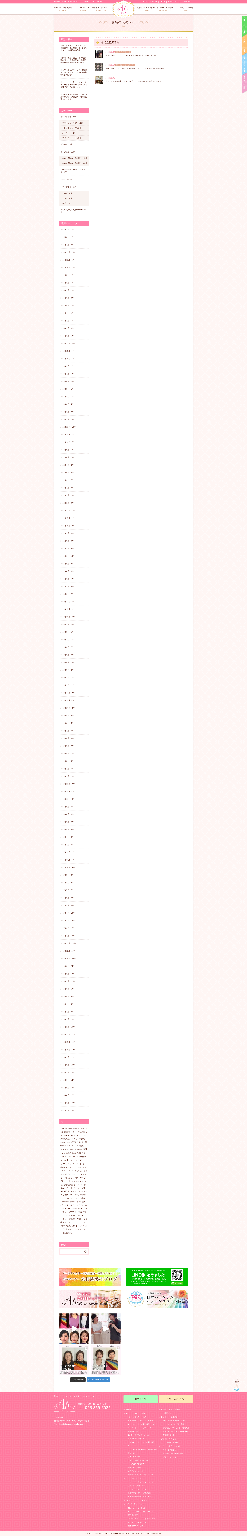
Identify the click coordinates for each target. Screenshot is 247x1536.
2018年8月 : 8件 (67, 814)
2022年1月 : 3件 (67, 503)
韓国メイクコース (134, 1467)
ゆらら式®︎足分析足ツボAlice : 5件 (73, 211)
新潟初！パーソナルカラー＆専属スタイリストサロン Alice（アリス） (78, 2)
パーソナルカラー (68, 1205)
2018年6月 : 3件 (67, 822)
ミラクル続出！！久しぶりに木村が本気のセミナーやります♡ (130, 55)
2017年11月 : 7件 (67, 860)
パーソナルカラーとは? (137, 1417)
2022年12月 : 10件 (68, 427)
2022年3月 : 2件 (67, 488)
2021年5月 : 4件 (67, 564)
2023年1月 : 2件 (67, 419)
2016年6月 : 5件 (67, 989)
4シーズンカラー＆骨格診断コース (141, 1424)
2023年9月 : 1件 (67, 366)
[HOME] (123, 9)
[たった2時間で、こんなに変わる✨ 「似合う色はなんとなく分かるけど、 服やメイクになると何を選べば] (74, 1328)
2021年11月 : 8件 (67, 518)
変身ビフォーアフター (146, 9)
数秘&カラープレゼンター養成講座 (176, 1428)
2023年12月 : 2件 (67, 343)
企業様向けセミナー (170, 1435)
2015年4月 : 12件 (67, 1095)
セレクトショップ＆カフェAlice (125, 65)
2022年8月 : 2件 (67, 457)
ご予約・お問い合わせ (176, 1399)
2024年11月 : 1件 (67, 260)
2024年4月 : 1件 (67, 313)
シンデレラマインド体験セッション (141, 1519)
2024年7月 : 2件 (67, 290)
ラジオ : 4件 (67, 198)
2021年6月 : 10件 (67, 556)
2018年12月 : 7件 (67, 784)
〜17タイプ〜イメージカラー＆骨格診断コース (140, 1429)
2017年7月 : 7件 (67, 890)
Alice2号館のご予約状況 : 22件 (74, 163)
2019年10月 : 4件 (67, 708)
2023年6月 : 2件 (67, 381)
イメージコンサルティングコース (140, 1482)
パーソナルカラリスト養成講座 (73, 1202)
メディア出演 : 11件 (68, 187)
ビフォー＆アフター (69, 1212)
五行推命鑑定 (133, 1515)
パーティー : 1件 (69, 133)
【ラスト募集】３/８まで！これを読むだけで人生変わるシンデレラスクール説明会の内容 (73, 48)
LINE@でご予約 (140, 1399)
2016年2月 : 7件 (67, 1019)
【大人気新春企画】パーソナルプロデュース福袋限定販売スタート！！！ (135, 81)
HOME (145, 2)
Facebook (153, 2)
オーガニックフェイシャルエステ (140, 1475)
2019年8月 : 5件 (67, 723)
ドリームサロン (79, 1195)
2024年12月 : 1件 (67, 252)
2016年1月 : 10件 (67, 1027)
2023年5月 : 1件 (67, 389)
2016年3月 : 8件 (67, 1012)
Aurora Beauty (66, 1142)
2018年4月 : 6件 (67, 837)
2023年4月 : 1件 (67, 397)
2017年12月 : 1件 (67, 852)
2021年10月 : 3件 (67, 526)
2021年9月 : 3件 (67, 533)
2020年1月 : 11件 (67, 685)
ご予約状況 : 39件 (67, 152)
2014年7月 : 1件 (67, 1110)
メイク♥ (80, 1216)
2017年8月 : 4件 (67, 883)
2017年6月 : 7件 (67, 898)
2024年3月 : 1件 (67, 321)
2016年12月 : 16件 (68, 943)
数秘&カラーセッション (137, 1508)
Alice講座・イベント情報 (72, 1139)
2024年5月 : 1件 (67, 305)
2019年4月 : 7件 (67, 753)
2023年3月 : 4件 (67, 404)
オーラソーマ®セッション (138, 1522)
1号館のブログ (173, 2)
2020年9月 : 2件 (67, 624)
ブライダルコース (134, 1457)
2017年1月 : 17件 (67, 936)
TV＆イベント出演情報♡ (75, 1146)
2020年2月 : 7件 (67, 677)
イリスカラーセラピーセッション (140, 1511)
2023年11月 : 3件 (67, 351)
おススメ (64, 1149)
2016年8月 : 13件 (67, 974)
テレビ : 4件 (67, 193)
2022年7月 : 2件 (67, 465)
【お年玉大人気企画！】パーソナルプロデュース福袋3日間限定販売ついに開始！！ (73, 96)
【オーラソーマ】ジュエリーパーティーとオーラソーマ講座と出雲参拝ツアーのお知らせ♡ (73, 84)
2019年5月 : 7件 (67, 746)
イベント (64, 1160)
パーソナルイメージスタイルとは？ (141, 1421)
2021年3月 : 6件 (67, 579)
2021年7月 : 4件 (67, 548)
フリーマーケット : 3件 (71, 138)
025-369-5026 (98, 1408)
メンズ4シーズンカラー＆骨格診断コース (142, 1444)
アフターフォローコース (137, 1489)
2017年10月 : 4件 (67, 867)
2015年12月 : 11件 (67, 1034)
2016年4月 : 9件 (67, 1004)
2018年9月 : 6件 (67, 807)
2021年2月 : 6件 (67, 586)
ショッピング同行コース (137, 1486)
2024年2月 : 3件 (67, 328)
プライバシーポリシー (171, 1457)
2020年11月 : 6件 (67, 609)
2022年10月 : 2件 (67, 442)
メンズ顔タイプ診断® (136, 1464)
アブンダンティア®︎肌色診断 (75, 1157)
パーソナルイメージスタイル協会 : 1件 (73, 170)
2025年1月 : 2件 (67, 245)
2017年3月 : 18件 (67, 920)
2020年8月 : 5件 (67, 632)
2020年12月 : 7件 (67, 602)
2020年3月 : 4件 (67, 670)
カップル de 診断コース (137, 1439)
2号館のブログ (186, 2)
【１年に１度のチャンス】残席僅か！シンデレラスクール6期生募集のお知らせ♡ (73, 72)
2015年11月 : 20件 (67, 1042)
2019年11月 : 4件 (67, 700)
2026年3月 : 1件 (67, 229)
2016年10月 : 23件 (68, 958)
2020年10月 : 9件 (67, 617)
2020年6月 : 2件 (67, 647)
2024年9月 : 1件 (67, 275)
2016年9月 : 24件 (67, 966)
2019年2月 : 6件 (67, 769)
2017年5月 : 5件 (67, 905)
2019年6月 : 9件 (67, 738)
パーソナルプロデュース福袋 (77, 1208)
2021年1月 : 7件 (67, 594)
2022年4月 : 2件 (67, 480)
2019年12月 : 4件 (67, 693)
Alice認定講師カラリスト (77, 1135)
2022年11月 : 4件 (67, 434)
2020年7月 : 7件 (67, 640)
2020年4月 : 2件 (67, 662)
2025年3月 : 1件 (67, 237)
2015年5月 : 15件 (67, 1088)
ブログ (81, 1212)
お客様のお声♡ (75, 1149)
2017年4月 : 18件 (67, 913)
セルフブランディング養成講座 (139, 1493)
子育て (62, 1226)
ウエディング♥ (74, 1160)
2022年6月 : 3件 (67, 472)
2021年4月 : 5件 (67, 571)
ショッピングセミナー (70, 1174)
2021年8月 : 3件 (67, 541)
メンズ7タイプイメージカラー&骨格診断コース (142, 1451)
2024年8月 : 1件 (67, 283)
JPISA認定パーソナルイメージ (174, 1422)
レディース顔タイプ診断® (138, 1460)
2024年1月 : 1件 (67, 336)
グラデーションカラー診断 (78, 1171)
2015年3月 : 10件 (67, 1103)
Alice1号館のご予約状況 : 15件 (74, 158)
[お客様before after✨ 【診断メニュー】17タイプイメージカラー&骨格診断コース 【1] (74, 1360)
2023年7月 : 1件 (67, 374)
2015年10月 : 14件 (68, 1050)
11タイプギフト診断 (135, 1526)
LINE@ (162, 2)
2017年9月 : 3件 (67, 875)
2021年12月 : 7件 (67, 510)
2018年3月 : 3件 (67, 845)
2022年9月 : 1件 (67, 450)
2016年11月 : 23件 (67, 951)
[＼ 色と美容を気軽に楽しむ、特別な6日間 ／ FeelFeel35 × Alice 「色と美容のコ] (106, 1328)
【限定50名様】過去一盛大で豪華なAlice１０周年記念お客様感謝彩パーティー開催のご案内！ (73, 60)
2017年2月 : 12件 (67, 928)
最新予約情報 (67, 1233)
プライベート (71, 1215)
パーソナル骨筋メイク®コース (139, 1497)
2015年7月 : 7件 (67, 1072)
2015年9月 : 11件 (67, 1057)
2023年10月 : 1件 (67, 359)
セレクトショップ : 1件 (71, 128)
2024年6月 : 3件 (67, 298)
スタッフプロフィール (171, 1450)
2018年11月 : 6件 (67, 791)
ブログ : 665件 (66, 179)
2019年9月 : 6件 (67, 715)
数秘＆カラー (71, 1229)
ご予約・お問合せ (186, 9)
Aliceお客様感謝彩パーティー (71, 1128)
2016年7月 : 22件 (67, 981)
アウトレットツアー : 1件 (72, 123)
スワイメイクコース (135, 1471)
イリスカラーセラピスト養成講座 (175, 1431)
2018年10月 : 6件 (67, 799)
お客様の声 (167, 1413)
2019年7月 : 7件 (67, 731)
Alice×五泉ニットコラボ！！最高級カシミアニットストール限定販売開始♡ (135, 68)
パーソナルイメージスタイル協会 (73, 1198)
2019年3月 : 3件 (67, 761)
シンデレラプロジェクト (123, 52)
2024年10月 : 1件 (67, 267)
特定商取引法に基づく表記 (173, 1454)
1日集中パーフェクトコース (138, 1435)
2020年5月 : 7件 (67, 655)
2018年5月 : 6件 (67, 829)
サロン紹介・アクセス (171, 1442)
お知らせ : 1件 (66, 144)
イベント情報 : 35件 (68, 117)
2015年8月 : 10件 (67, 1065)
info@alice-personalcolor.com (71, 1424)
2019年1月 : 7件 (67, 776)
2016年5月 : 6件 (67, 996)
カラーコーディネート (76, 1167)
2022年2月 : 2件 (67, 495)
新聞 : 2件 (66, 203)
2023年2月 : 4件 (67, 412)
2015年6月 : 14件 (67, 1080)
